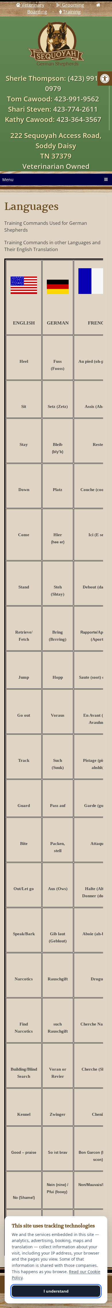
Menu (7, 179)
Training (71, 12)
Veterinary (32, 5)
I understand (56, 1291)
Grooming (72, 5)
